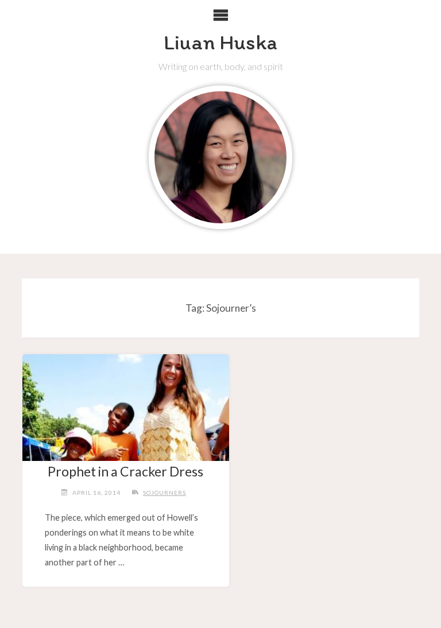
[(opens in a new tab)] (125, 403)
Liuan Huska (220, 42)
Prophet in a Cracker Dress (125, 471)
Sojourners (164, 492)
